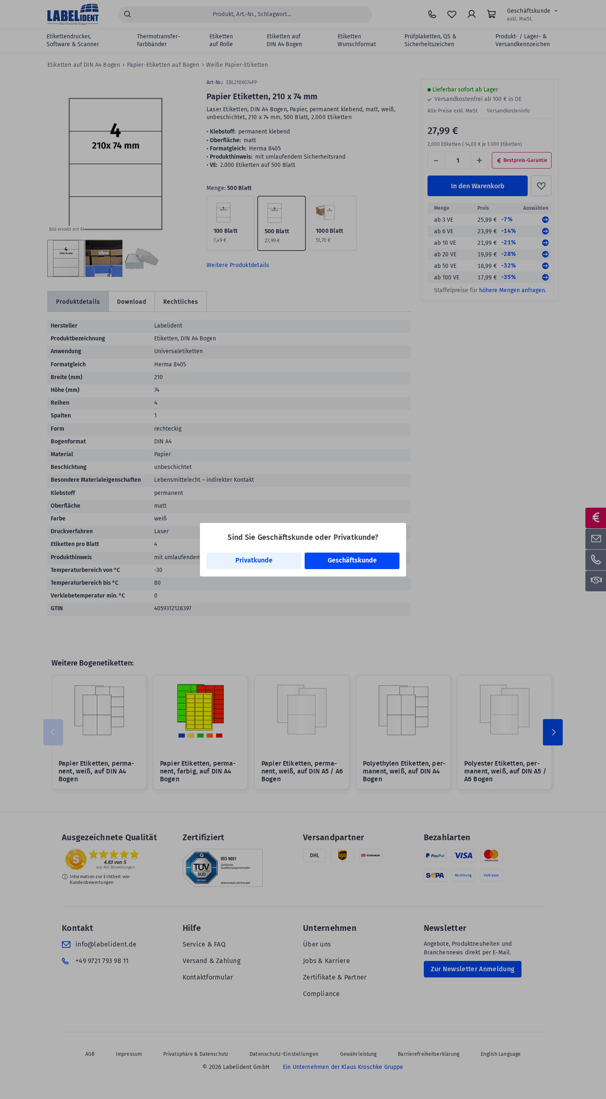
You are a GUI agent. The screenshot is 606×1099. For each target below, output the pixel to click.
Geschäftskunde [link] (352, 560)
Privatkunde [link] (253, 560)
